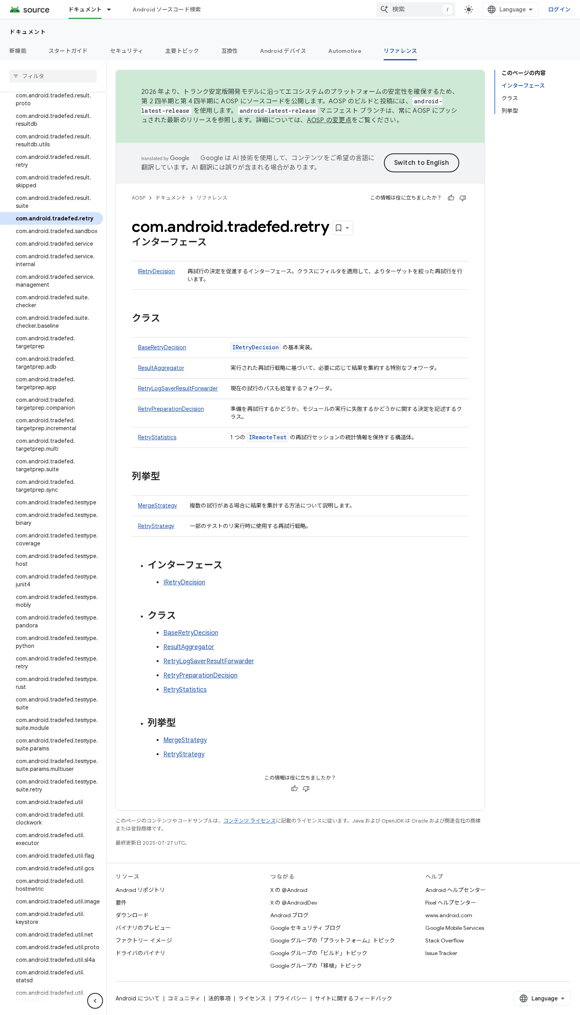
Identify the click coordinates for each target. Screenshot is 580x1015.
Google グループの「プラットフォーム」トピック (332, 940)
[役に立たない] (463, 198)
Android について (138, 998)
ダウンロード (132, 915)
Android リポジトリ (140, 890)
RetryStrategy (156, 526)
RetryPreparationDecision (171, 408)
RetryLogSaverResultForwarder (178, 388)
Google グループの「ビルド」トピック (318, 953)
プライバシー (290, 998)
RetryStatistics (157, 437)
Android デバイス (283, 50)
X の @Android (288, 890)
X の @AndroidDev (293, 902)
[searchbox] (53, 76)
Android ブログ (289, 915)
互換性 (229, 50)
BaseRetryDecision (162, 347)
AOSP (138, 197)
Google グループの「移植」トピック (316, 965)
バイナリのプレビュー (143, 927)
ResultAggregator (161, 367)
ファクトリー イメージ (144, 940)
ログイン (559, 9)
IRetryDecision (156, 271)
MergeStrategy (157, 505)
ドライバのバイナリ (140, 953)
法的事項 (219, 998)
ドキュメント (85, 9)
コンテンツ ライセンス (249, 820)
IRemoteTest (267, 437)
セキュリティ (127, 50)
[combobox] (415, 9)
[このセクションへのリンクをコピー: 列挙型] (168, 477)
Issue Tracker (441, 953)
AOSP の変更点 (329, 120)
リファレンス (400, 50)
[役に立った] (451, 198)
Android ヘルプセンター (455, 890)
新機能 (17, 50)
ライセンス (252, 998)
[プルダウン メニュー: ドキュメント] (112, 9)
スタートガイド (68, 50)
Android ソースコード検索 (167, 9)
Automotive (344, 50)
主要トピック (182, 50)
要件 (121, 902)
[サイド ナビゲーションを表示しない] (95, 1001)
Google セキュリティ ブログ (305, 927)
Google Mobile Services (454, 927)
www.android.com (448, 915)
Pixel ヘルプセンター (450, 902)
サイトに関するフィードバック (353, 998)
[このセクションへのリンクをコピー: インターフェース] (215, 243)
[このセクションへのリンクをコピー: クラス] (168, 319)
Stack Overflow (444, 940)
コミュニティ (184, 998)
